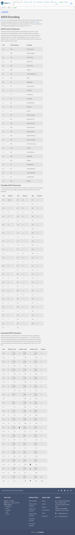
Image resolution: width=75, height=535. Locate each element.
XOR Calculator (33, 501)
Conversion (39, 2)
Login (71, 3)
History (44, 504)
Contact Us (45, 516)
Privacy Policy (45, 510)
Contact (66, 2)
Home (4, 7)
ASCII (2, 20)
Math (30, 2)
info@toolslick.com (63, 513)
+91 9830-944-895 (62, 516)
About (43, 501)
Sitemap (44, 507)
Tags (11, 7)
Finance (26, 2)
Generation (46, 2)
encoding (36, 22)
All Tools (56, 3)
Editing (52, 2)
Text (34, 2)
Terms (43, 513)
